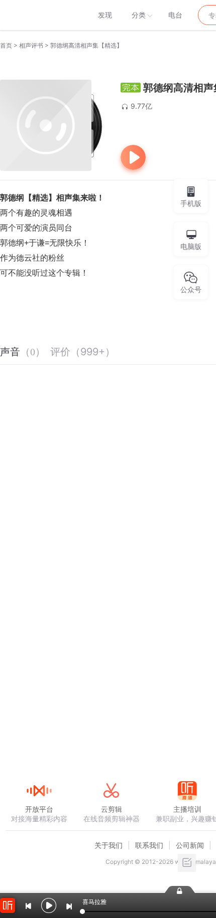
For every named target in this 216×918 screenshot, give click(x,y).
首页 (6, 45)
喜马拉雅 (38, 15)
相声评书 (31, 45)
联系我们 (149, 845)
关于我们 (108, 845)
